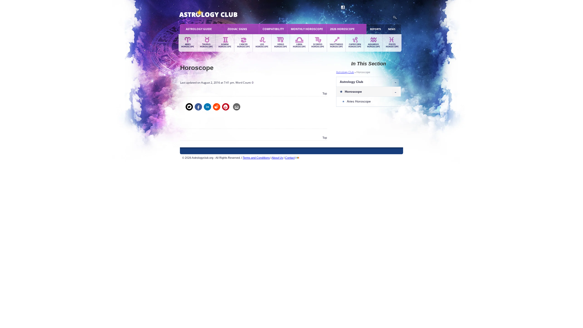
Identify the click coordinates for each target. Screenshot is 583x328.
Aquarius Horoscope (373, 45)
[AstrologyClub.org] (219, 13)
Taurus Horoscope (206, 45)
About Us (277, 157)
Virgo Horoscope (280, 45)
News (391, 29)
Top (324, 93)
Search (395, 17)
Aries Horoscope (187, 45)
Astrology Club (345, 72)
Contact (290, 157)
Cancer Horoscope (243, 45)
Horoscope (353, 91)
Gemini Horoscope (224, 45)
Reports (375, 29)
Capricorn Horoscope (354, 45)
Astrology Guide (199, 29)
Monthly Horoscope (307, 29)
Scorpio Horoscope (317, 45)
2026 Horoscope (342, 29)
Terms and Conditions (256, 157)
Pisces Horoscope (392, 45)
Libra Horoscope (299, 45)
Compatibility (273, 29)
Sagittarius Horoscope (336, 45)
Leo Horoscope (262, 45)
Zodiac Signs (237, 29)
